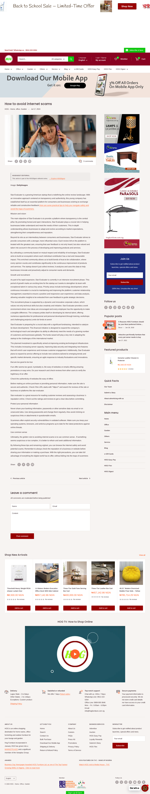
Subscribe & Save (136, 50)
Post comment (22, 536)
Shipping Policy (16, 704)
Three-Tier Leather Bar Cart (101, 588)
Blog (66, 69)
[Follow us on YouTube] (123, 307)
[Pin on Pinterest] (20, 161)
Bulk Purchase (45, 739)
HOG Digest (120, 69)
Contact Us (44, 736)
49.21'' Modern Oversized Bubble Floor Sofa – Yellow (130, 589)
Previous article (19, 478)
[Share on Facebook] (16, 161)
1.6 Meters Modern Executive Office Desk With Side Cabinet (46, 589)
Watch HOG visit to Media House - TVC (94, 765)
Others (42, 69)
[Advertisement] (75, 29)
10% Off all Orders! (130, 6)
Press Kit (71, 739)
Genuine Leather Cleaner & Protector (128, 359)
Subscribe (125, 282)
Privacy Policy (73, 747)
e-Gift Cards (79, 69)
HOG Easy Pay (94, 69)
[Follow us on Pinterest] (119, 307)
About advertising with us (114, 398)
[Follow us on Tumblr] (132, 307)
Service (55, 69)
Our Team (108, 387)
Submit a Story (109, 393)
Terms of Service (74, 750)
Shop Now (78, 6)
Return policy (65, 694)
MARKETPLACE (11, 749)
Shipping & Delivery (47, 747)
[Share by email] (29, 161)
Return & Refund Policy (49, 750)
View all (142, 555)
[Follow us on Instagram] (114, 307)
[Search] (71, 59)
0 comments (88, 161)
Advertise (93, 728)
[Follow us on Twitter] (110, 307)
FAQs (70, 736)
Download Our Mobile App (50, 743)
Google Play (75, 85)
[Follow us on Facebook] (106, 307)
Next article (83, 478)
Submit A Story (95, 743)
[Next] (145, 586)
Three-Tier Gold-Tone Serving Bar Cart (74, 589)
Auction (92, 732)
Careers (71, 732)
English (8, 778)
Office (18, 69)
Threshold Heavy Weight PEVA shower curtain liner (18, 589)
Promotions (72, 743)
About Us (71, 728)
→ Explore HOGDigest (57, 178)
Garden (30, 69)
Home (7, 69)
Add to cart (19, 608)
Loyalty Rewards (95, 739)
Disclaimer (108, 404)
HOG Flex (108, 69)
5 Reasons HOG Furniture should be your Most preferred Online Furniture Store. (131, 323)
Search (42, 732)
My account (101, 60)
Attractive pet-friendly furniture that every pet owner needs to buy (131, 336)
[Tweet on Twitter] (25, 161)
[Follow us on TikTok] (128, 307)
